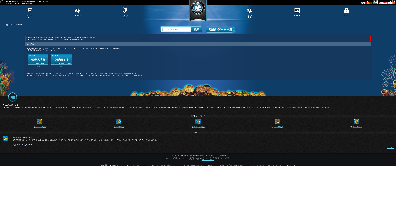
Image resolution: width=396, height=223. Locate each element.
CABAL (148, 165)
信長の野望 (195, 165)
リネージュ (270, 165)
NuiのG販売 (120, 127)
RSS (216, 155)
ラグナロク (131, 165)
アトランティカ (261, 165)
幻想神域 (167, 165)
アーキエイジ (250, 165)
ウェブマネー (229, 165)
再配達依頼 (184, 155)
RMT (11, 24)
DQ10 (237, 165)
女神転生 (210, 165)
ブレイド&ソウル (157, 165)
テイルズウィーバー (177, 165)
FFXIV (242, 165)
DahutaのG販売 (199, 127)
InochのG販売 (278, 127)
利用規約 (223, 155)
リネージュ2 (141, 165)
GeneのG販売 (357, 127)
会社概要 (193, 155)
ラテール (203, 165)
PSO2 (222, 165)
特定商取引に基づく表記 (205, 155)
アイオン (188, 165)
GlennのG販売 (41, 127)
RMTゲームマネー (208, 160)
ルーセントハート (281, 165)
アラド (217, 165)
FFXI (114, 165)
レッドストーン (122, 165)
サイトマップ (174, 155)
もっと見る (390, 148)
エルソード (291, 165)
